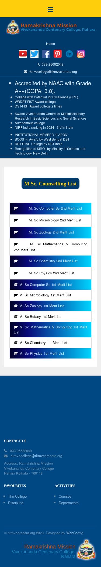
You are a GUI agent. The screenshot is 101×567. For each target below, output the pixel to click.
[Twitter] (34, 53)
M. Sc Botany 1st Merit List (40, 316)
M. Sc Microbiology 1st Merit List (45, 294)
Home (50, 43)
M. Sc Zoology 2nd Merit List (51, 232)
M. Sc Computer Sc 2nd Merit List (55, 208)
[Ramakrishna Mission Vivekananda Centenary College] (50, 27)
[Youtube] (23, 53)
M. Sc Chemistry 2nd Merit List (53, 260)
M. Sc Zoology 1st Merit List (41, 305)
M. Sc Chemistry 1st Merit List (43, 342)
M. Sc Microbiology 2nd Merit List (55, 220)
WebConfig (74, 532)
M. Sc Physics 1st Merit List (41, 353)
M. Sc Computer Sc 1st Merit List (45, 284)
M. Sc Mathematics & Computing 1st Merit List (50, 329)
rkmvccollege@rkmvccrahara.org (52, 71)
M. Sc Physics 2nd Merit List (51, 272)
